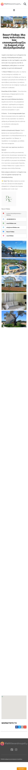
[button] (25, 4)
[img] (14, 10)
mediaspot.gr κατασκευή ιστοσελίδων (13, 759)
